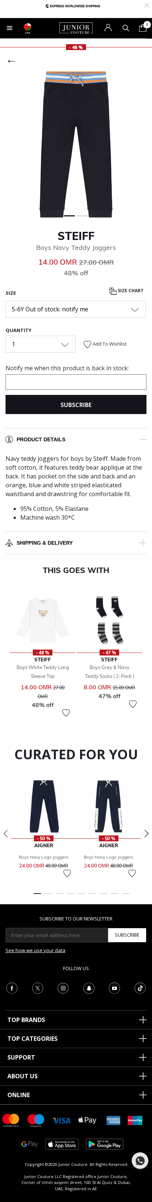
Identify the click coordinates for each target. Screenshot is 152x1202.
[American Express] (114, 1120)
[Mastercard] (11, 1120)
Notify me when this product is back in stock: (67, 368)
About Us (22, 1076)
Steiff (76, 236)
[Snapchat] (88, 987)
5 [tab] (81, 897)
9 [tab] (125, 897)
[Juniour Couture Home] (76, 28)
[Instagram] (63, 987)
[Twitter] (37, 987)
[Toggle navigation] (10, 28)
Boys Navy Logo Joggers (43, 857)
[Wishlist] (66, 713)
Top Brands (26, 1020)
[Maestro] (36, 1120)
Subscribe (127, 934)
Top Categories (32, 1039)
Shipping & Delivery (45, 543)
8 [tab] (114, 897)
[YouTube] (114, 987)
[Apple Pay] (87, 1120)
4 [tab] (70, 897)
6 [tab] (92, 897)
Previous (5, 833)
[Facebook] (11, 987)
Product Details (41, 439)
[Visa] (61, 1120)
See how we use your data (35, 950)
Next (146, 833)
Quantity (18, 330)
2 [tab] (48, 897)
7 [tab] (103, 897)
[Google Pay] (29, 1143)
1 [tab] (37, 897)
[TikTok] (140, 987)
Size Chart (130, 290)
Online (18, 1095)
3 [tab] (59, 897)
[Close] (146, 4)
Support (21, 1057)
